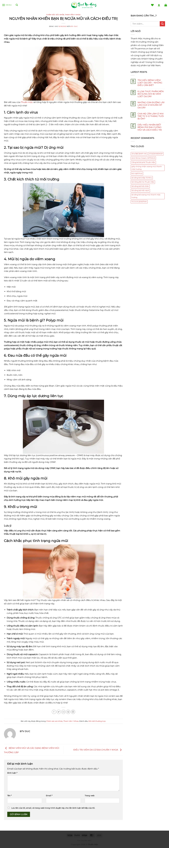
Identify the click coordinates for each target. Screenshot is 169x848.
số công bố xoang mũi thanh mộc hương (146, 196)
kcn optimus (137, 173)
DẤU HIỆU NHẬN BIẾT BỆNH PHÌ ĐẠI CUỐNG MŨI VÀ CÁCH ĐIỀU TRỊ (150, 127)
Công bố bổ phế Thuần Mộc (143, 162)
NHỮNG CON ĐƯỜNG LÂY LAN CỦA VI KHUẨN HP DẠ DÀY (151, 105)
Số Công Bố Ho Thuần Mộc (143, 182)
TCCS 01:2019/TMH (139, 202)
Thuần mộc (27, 102)
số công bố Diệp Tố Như (142, 178)
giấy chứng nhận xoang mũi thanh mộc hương (147, 168)
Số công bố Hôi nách (140, 190)
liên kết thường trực (97, 721)
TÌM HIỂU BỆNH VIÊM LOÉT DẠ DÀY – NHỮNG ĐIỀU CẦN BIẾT (150, 82)
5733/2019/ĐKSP (156, 154)
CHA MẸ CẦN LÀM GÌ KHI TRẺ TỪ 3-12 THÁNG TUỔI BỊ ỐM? (151, 116)
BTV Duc (74, 26)
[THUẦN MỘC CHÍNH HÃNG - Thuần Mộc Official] (84, 5)
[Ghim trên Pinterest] (68, 712)
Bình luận (12, 773)
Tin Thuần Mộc (84, 841)
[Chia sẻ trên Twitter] (59, 712)
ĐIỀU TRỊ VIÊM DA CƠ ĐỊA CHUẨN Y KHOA (96, 750)
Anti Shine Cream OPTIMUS (143, 158)
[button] (7, 5)
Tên (9, 795)
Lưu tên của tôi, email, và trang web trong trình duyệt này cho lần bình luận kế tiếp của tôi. (53, 808)
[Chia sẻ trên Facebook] (54, 712)
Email (49, 795)
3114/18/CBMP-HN (139, 154)
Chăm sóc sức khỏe (55, 15)
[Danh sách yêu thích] (152, 5)
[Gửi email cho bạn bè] (63, 712)
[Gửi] (162, 23)
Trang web (89, 795)
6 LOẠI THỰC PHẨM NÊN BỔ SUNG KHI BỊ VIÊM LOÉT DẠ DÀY (151, 94)
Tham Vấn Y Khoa (72, 15)
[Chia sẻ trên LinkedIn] (73, 712)
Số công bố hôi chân (140, 186)
